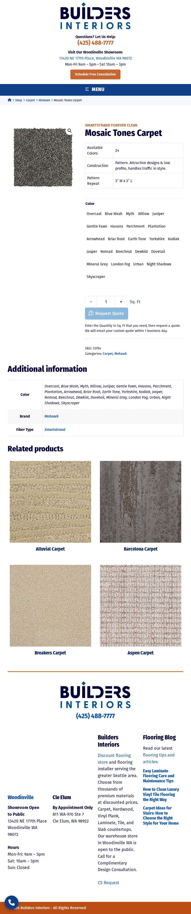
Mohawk (44, 100)
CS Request (108, 882)
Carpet (30, 100)
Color (89, 203)
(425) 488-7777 (95, 43)
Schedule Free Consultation (95, 74)
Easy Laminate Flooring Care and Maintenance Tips (158, 776)
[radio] (94, 214)
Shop (18, 100)
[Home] (9, 100)
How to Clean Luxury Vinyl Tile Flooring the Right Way (161, 795)
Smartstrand (54, 429)
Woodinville (21, 798)
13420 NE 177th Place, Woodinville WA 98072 (95, 58)
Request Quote (109, 313)
